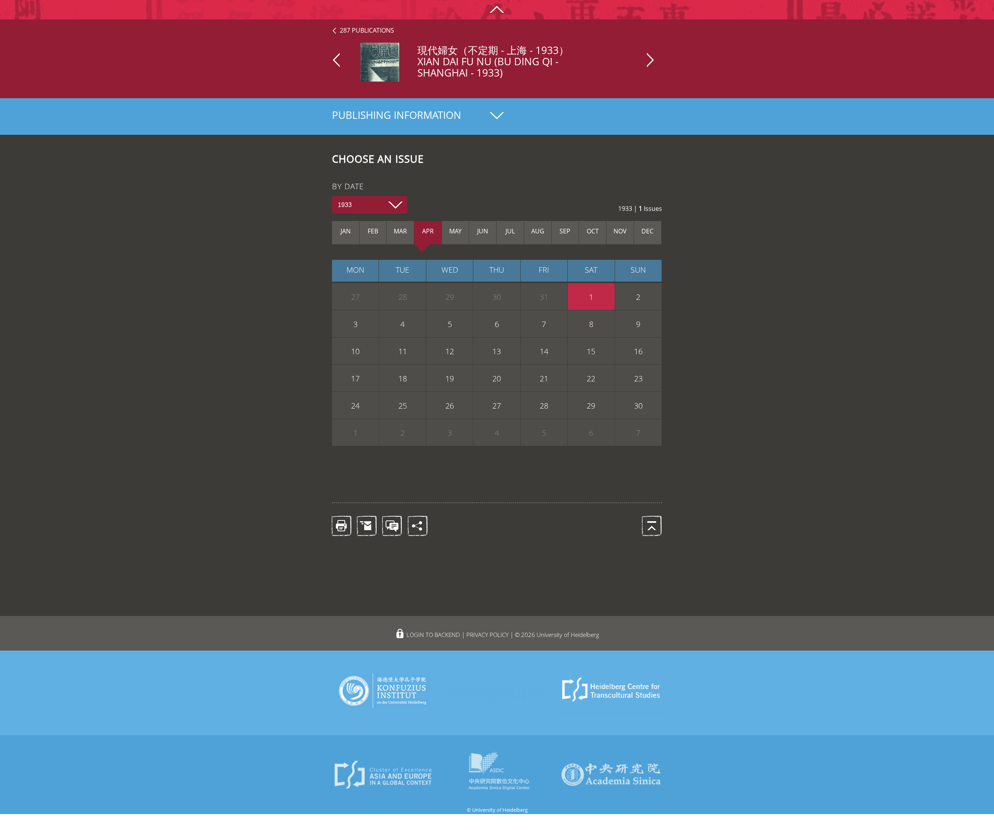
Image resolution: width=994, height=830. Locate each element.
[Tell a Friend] (366, 525)
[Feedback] (391, 525)
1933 (345, 205)
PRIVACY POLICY (487, 635)
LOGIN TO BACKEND (433, 635)
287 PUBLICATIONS (367, 30)
